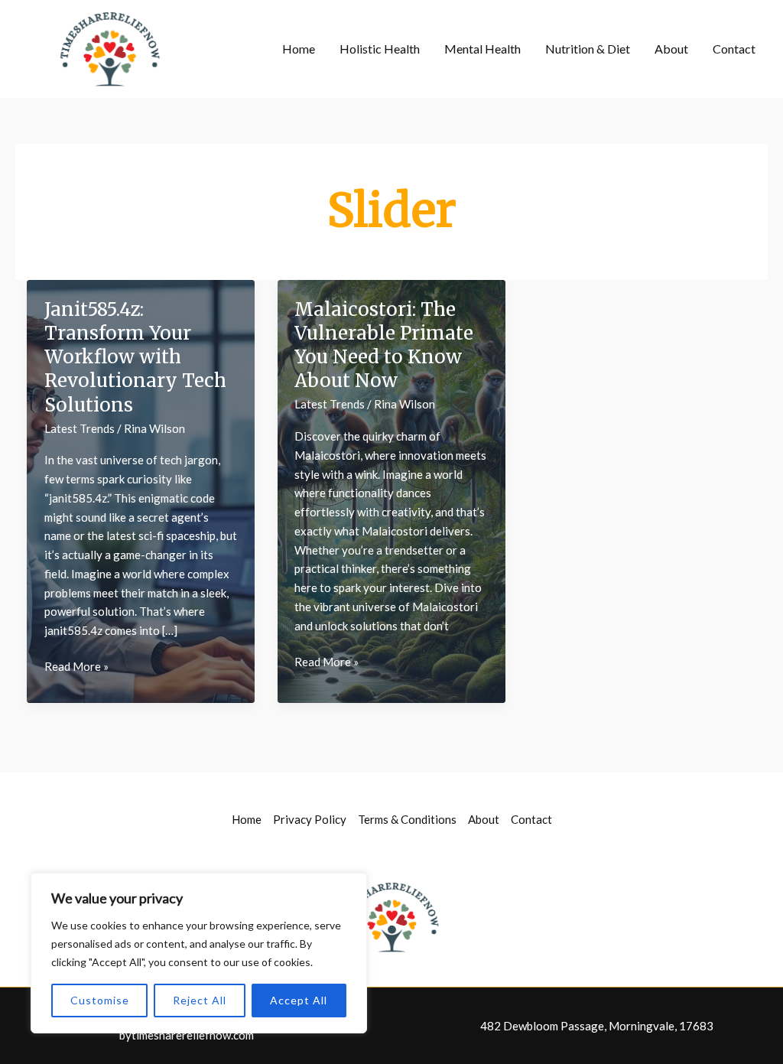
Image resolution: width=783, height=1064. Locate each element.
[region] (199, 953)
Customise (99, 1000)
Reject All (199, 1000)
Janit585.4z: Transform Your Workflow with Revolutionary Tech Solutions (135, 357)
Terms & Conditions (407, 819)
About (671, 48)
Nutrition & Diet (587, 48)
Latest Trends (79, 428)
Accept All (298, 1000)
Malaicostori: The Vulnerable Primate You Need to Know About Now (383, 345)
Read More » (76, 667)
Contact (734, 48)
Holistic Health (380, 48)
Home (298, 48)
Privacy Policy (309, 819)
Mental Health (482, 48)
